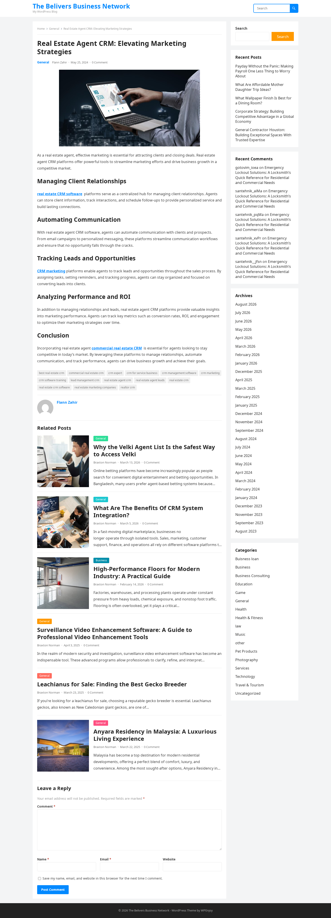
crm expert (115, 373)
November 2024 (248, 421)
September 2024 (249, 430)
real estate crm (178, 380)
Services (242, 668)
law (238, 626)
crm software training (52, 380)
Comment (46, 806)
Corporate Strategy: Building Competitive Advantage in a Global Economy (264, 116)
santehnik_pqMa (249, 214)
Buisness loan (247, 558)
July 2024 (242, 447)
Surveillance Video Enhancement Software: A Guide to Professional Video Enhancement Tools (114, 633)
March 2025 (245, 388)
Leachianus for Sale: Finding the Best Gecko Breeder (112, 684)
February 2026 (247, 354)
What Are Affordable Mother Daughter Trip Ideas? (259, 87)
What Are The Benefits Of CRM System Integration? (148, 511)
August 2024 (245, 438)
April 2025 (243, 379)
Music (240, 634)
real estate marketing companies (95, 387)
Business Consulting (252, 575)
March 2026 (245, 346)
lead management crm (85, 380)
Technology (245, 676)
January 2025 (246, 405)
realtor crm (128, 387)
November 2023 (248, 514)
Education (243, 584)
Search (241, 28)
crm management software (179, 373)
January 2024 (246, 497)
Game (240, 592)
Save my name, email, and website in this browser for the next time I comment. (103, 878)
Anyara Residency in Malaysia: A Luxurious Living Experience (155, 735)
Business (101, 560)
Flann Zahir (59, 62)
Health (241, 609)
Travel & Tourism (249, 685)
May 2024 (243, 463)
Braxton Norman (104, 462)
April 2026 (243, 337)
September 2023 (249, 522)
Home (41, 29)
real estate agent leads (150, 380)
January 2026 (246, 363)
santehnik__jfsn (248, 261)
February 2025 (247, 396)
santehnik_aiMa (248, 190)
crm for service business (142, 373)
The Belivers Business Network (81, 6)
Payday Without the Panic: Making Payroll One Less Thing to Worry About (264, 71)
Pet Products (246, 651)
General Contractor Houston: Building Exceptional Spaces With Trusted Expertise (263, 134)
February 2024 (247, 489)
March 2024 (245, 480)
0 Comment (100, 62)
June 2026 (243, 321)
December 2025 (248, 371)
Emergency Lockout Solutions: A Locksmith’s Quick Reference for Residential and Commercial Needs (263, 175)
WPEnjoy (207, 910)
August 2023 (245, 531)
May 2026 (243, 329)
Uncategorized (248, 693)
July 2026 (242, 312)
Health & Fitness (249, 617)
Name (43, 859)
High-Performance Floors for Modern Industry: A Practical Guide (146, 572)
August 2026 (245, 304)
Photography (246, 659)
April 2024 (243, 472)
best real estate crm (51, 373)
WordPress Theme (184, 910)
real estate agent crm (117, 380)
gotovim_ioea (246, 167)
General (54, 29)
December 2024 (248, 413)
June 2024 (243, 455)
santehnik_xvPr (248, 238)
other (240, 642)
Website (169, 859)
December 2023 (248, 506)
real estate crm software (54, 387)
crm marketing (210, 373)
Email (105, 859)
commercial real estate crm (86, 373)
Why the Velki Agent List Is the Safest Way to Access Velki (154, 450)
